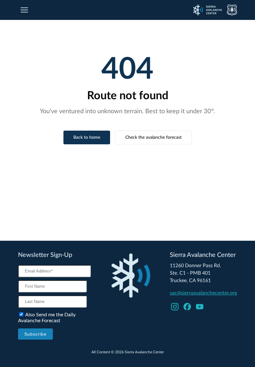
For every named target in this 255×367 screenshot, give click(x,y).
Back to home (86, 137)
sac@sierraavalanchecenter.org (203, 292)
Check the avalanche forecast (153, 137)
